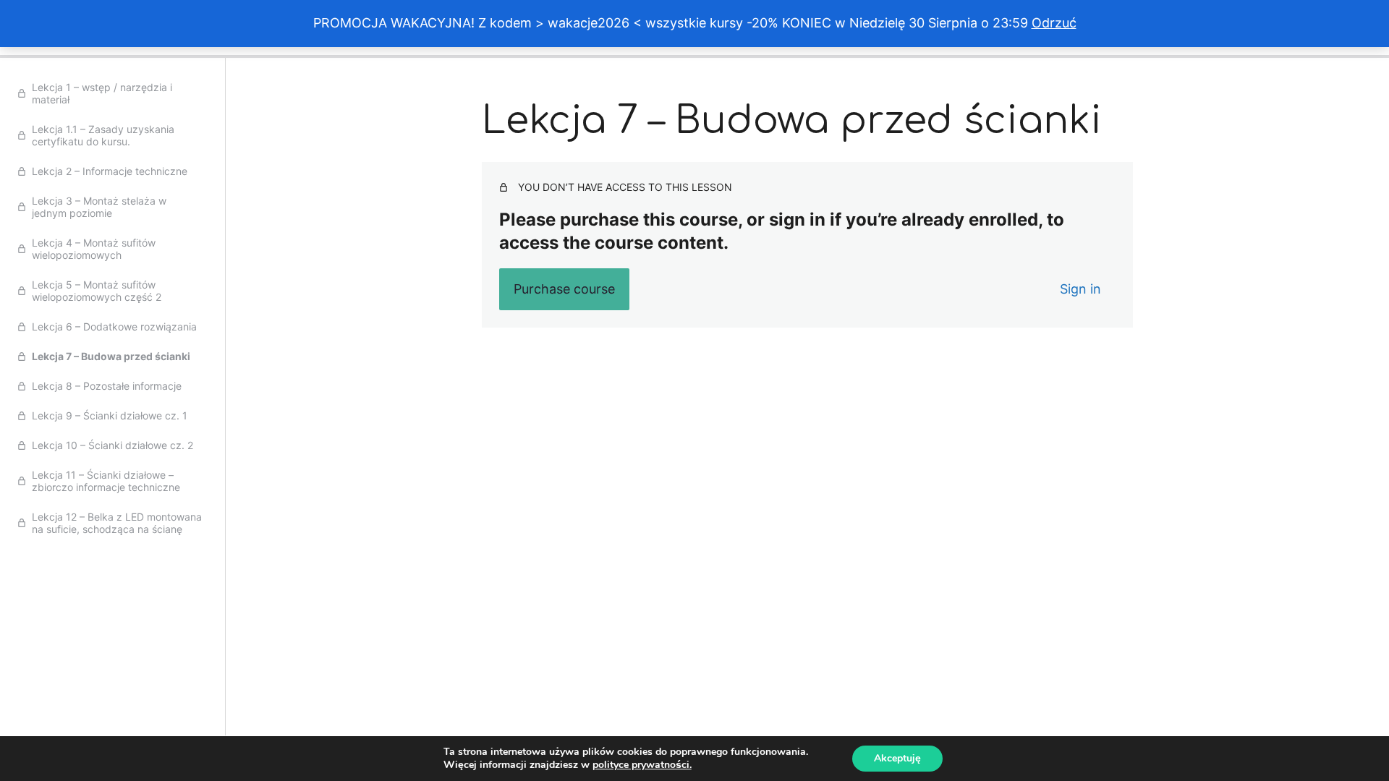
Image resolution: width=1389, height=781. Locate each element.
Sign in (1080, 288)
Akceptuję (897, 758)
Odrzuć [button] (1054, 22)
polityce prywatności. (642, 765)
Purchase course (564, 288)
